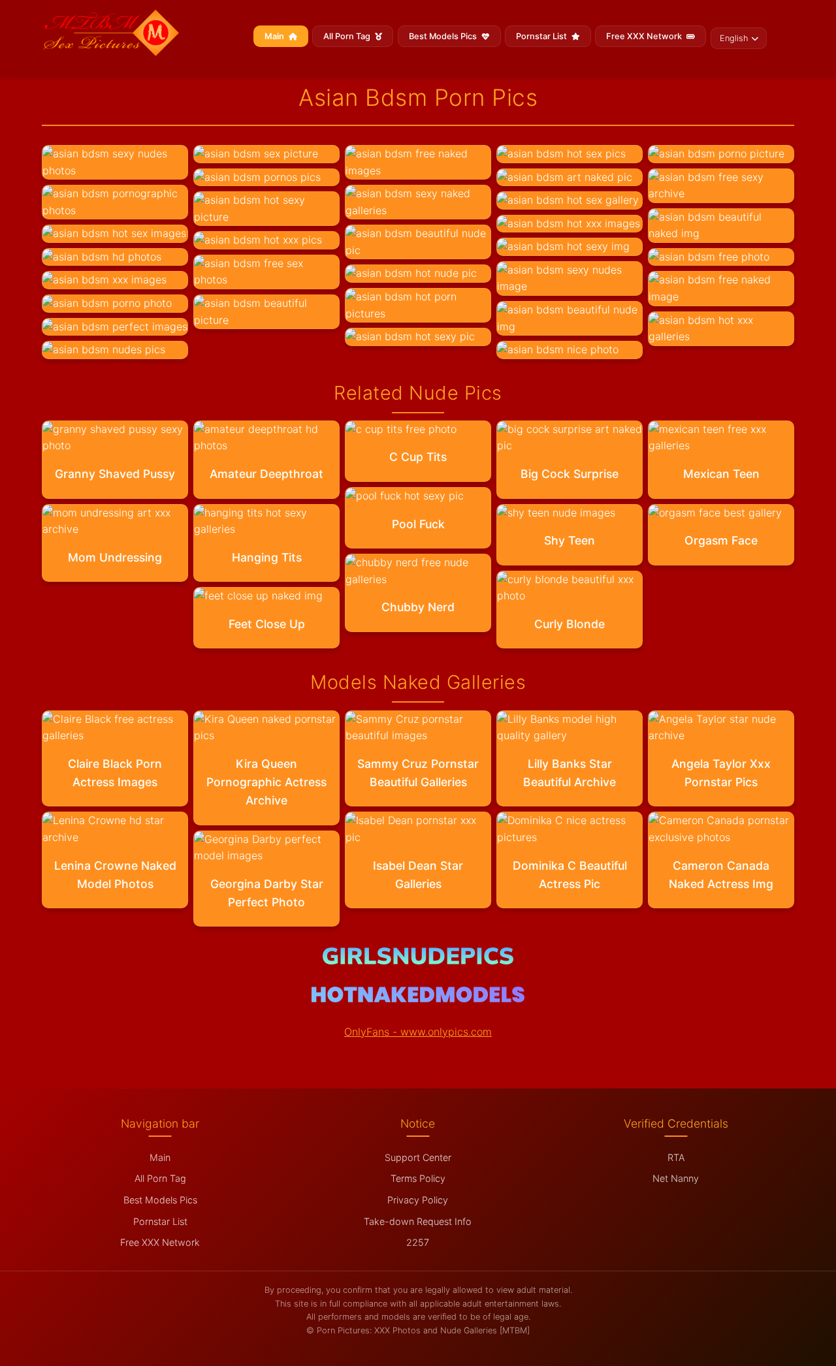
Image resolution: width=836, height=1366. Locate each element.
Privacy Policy (417, 1199)
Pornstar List (542, 36)
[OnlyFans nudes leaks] (418, 960)
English (734, 38)
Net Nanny (675, 1178)
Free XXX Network (645, 36)
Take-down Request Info (418, 1221)
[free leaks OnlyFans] (418, 998)
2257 (417, 1242)
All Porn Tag (347, 36)
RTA (675, 1157)
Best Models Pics (444, 36)
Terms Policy (418, 1178)
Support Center (418, 1157)
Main (275, 36)
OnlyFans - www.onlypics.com (418, 1031)
